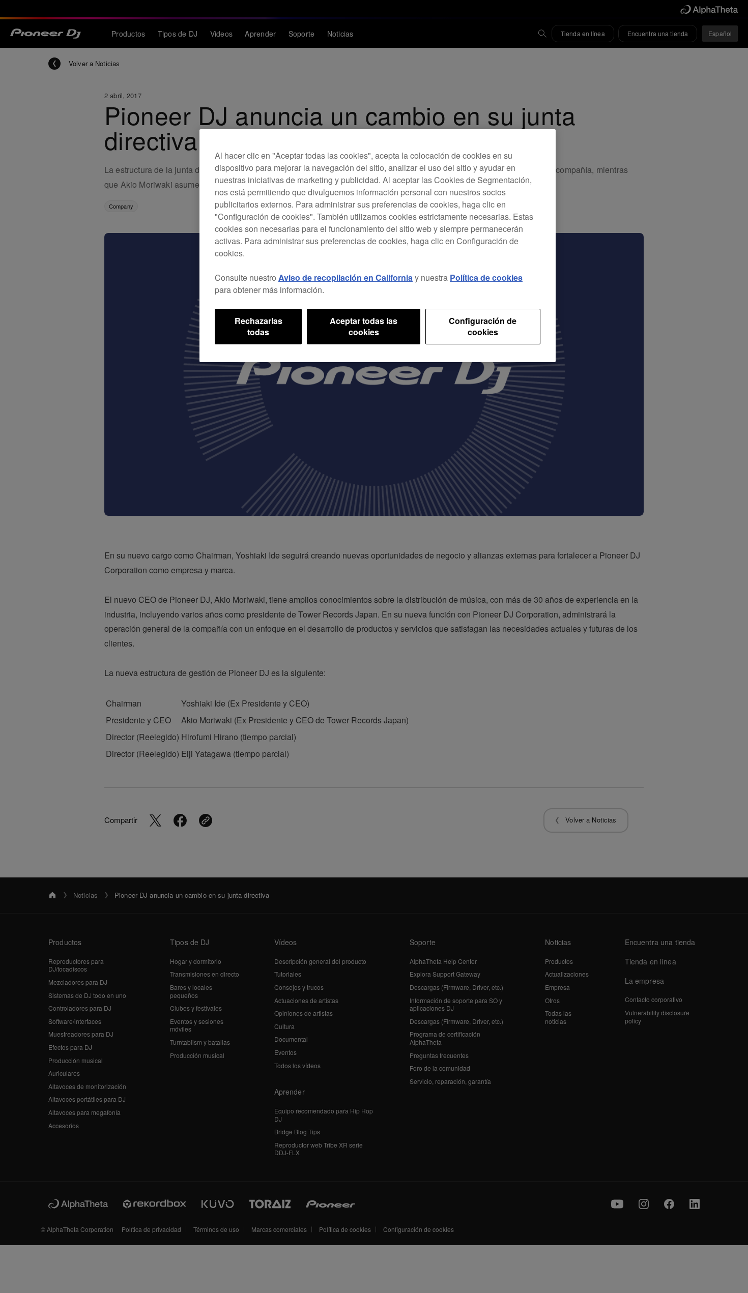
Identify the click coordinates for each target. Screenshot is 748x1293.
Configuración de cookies (482, 326)
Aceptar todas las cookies (363, 326)
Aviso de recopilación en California (345, 277)
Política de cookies (486, 277)
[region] (377, 246)
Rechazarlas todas (258, 326)
